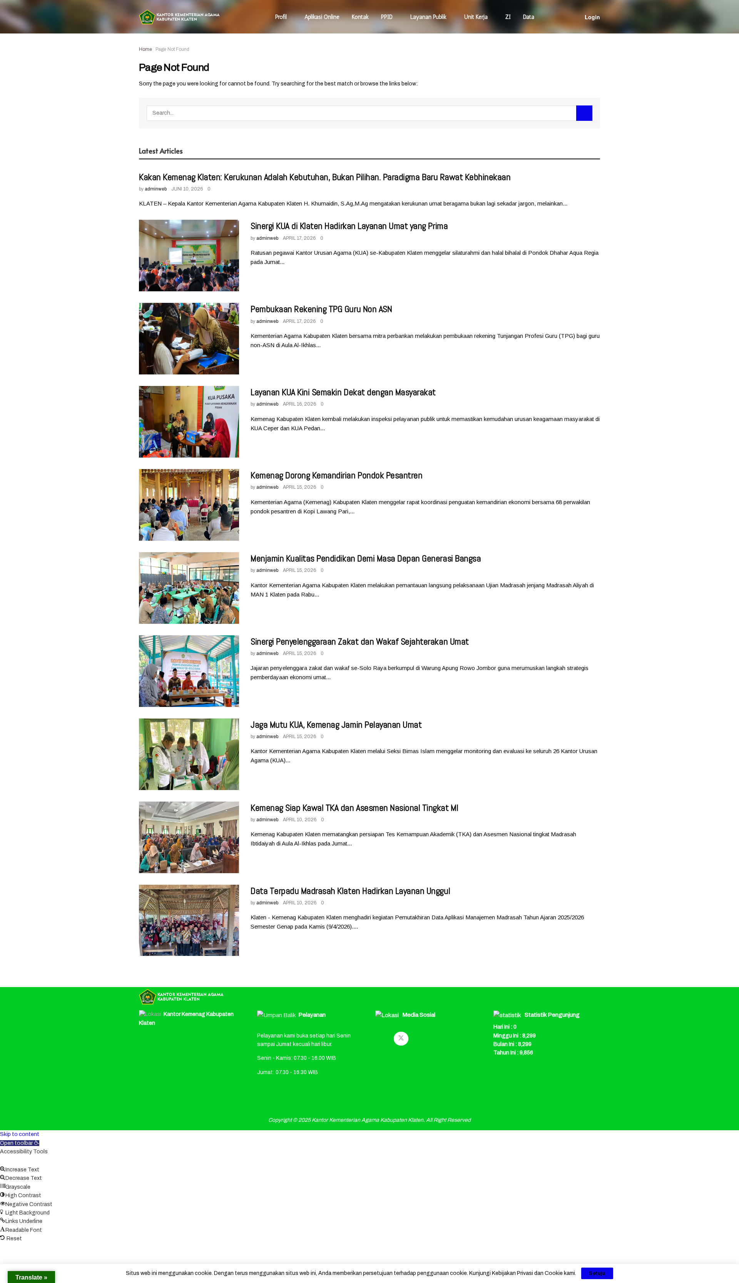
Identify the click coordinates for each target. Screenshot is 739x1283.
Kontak (360, 16)
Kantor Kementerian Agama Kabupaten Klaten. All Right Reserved (391, 1120)
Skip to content (19, 1134)
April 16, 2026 (299, 404)
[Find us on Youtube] (419, 1038)
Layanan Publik (428, 16)
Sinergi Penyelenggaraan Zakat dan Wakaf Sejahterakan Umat (360, 641)
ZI (508, 16)
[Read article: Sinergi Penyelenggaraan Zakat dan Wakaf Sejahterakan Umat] (189, 671)
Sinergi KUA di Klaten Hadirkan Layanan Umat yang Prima (349, 226)
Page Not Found (172, 49)
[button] (19, 1143)
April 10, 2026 (299, 819)
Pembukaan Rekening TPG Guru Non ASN (321, 309)
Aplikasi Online (321, 16)
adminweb (156, 189)
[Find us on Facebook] (382, 1038)
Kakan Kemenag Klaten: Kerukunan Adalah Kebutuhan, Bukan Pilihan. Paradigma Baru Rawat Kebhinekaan (324, 177)
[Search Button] (584, 113)
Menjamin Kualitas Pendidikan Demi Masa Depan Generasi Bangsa (366, 558)
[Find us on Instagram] (438, 1038)
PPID (387, 16)
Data (528, 16)
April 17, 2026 (299, 238)
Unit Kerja (476, 16)
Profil (281, 16)
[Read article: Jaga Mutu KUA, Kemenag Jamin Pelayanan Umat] (189, 754)
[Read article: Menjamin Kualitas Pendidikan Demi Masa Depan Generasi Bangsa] (189, 588)
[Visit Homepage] (179, 17)
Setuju (597, 1273)
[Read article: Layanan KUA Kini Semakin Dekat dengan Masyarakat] (189, 422)
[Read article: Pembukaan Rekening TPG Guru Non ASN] (189, 338)
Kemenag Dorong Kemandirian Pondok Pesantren (336, 475)
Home (145, 49)
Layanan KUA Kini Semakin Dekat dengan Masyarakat (343, 392)
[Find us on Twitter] (401, 1039)
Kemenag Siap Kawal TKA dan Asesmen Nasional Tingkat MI (354, 808)
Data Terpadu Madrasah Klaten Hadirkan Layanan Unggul (350, 891)
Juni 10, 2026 (187, 189)
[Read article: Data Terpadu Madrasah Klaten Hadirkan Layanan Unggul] (189, 920)
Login (592, 17)
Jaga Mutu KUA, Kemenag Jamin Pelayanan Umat (336, 724)
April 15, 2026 (299, 487)
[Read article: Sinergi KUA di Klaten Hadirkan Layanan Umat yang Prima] (189, 255)
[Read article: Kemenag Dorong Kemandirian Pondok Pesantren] (189, 505)
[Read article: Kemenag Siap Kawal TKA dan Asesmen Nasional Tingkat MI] (189, 837)
